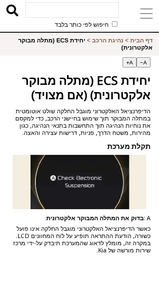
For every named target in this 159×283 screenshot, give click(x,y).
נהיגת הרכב (107, 40)
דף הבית (141, 40)
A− (143, 62)
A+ (129, 62)
